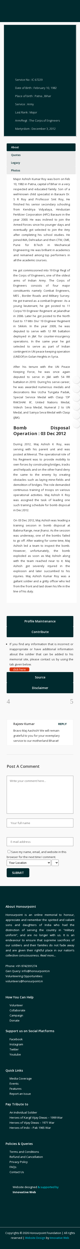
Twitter (14, 1049)
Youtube (15, 1054)
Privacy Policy (19, 1162)
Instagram (16, 1044)
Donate (15, 1020)
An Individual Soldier (23, 1112)
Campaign (16, 1015)
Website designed (25, 1187)
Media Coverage (21, 1078)
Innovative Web (59, 1238)
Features (16, 1089)
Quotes (16, 155)
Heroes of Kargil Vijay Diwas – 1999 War (36, 1117)
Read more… (48, 955)
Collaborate (17, 1010)
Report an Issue (20, 1094)
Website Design (35, 1238)
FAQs (13, 1167)
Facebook (16, 1039)
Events (14, 1084)
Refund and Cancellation (26, 1157)
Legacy (15, 163)
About (15, 147)
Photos (15, 170)
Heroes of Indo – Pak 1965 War (30, 1128)
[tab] (40, 621)
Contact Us (17, 1172)
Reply (62, 724)
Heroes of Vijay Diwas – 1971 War (32, 1123)
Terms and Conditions (24, 1152)
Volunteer (16, 1005)
